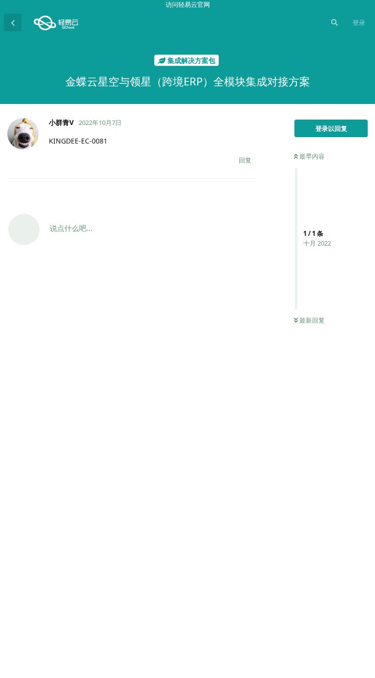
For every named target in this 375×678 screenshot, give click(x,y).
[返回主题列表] (12, 22)
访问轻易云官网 (188, 4)
